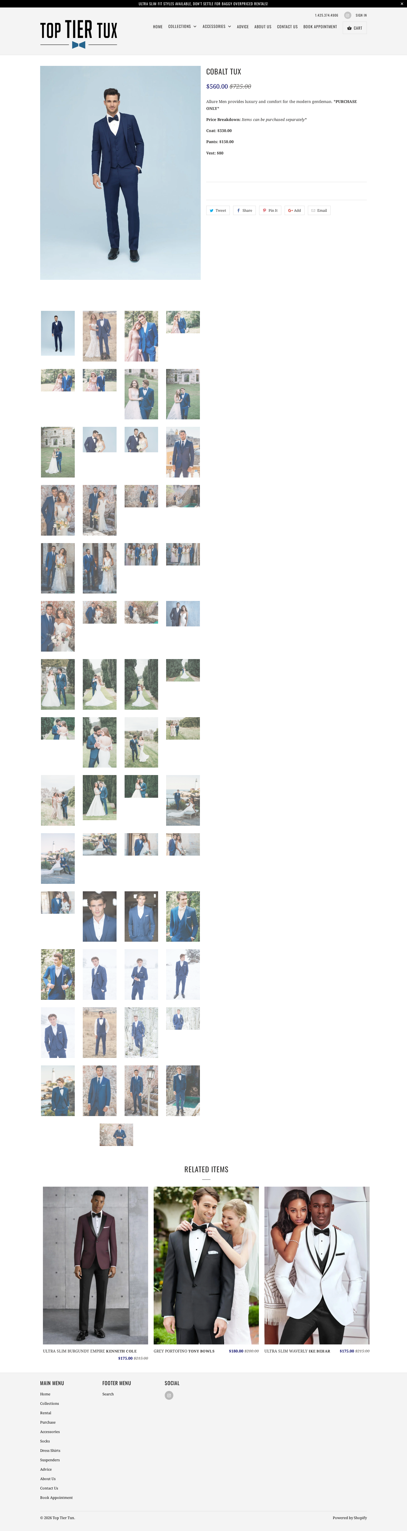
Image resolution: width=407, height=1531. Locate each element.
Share (247, 210)
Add (297, 210)
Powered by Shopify (350, 1517)
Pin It (273, 210)
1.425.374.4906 (326, 15)
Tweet (221, 210)
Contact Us (287, 26)
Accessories (215, 26)
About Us (263, 26)
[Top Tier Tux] (79, 31)
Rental (45, 1412)
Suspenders (50, 1459)
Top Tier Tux (63, 1517)
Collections (49, 1403)
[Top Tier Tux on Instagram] (347, 15)
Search (108, 1393)
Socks (45, 1441)
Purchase (48, 1422)
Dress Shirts (50, 1450)
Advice (243, 26)
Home (158, 26)
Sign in (361, 15)
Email (322, 210)
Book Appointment (320, 26)
